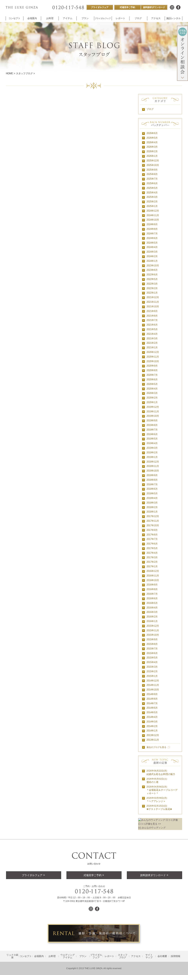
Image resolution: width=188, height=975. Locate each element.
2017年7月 (152, 539)
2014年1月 (152, 730)
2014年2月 (152, 726)
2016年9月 (152, 584)
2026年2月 (152, 151)
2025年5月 (152, 188)
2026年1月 (152, 156)
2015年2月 (152, 671)
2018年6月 (152, 489)
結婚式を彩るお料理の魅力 (161, 772)
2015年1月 (152, 676)
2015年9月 (152, 639)
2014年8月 (152, 698)
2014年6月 (152, 707)
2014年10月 (153, 689)
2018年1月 (152, 511)
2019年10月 (153, 416)
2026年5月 (152, 137)
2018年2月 (152, 507)
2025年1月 (152, 206)
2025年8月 (152, 174)
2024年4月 (152, 247)
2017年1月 (152, 566)
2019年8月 (152, 425)
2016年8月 (152, 589)
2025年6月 (152, 183)
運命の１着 (157, 780)
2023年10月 (153, 265)
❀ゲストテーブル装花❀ (159, 807)
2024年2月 (152, 256)
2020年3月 (152, 393)
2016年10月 (153, 580)
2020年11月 (153, 356)
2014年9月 (152, 694)
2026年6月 (152, 133)
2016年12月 (153, 571)
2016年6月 (152, 598)
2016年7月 (152, 593)
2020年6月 (152, 379)
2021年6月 (152, 324)
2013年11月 (153, 739)
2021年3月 (152, 338)
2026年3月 (152, 146)
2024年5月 (152, 242)
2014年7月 (152, 703)
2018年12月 (153, 461)
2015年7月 (152, 648)
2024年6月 (152, 238)
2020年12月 (153, 352)
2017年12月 (153, 516)
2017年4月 (152, 552)
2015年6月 (152, 653)
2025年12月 (153, 160)
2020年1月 (152, 402)
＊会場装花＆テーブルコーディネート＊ (162, 790)
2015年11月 (153, 630)
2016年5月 (152, 603)
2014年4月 (152, 717)
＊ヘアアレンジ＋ (157, 800)
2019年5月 (152, 438)
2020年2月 (152, 397)
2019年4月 (152, 443)
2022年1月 (152, 292)
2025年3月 (152, 197)
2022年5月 (152, 279)
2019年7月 (152, 429)
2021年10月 (153, 306)
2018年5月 (152, 493)
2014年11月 (153, 685)
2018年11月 (153, 466)
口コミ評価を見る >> (149, 823)
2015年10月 (153, 634)
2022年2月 (152, 288)
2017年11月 (153, 520)
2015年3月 (152, 666)
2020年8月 (152, 370)
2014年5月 (152, 712)
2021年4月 (152, 334)
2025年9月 (152, 169)
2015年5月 (152, 657)
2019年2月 (152, 452)
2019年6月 (152, 434)
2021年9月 (152, 311)
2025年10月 (153, 165)
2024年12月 (153, 210)
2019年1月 (152, 457)
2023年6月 (152, 270)
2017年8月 (152, 534)
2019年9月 (152, 420)
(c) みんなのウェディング (152, 827)
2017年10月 (153, 525)
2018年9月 (152, 475)
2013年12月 (153, 735)
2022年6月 (152, 274)
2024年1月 (152, 261)
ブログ (150, 109)
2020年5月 (152, 384)
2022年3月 (152, 283)
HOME (9, 73)
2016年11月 (153, 575)
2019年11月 (153, 411)
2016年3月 (152, 612)
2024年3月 (152, 251)
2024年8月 (152, 229)
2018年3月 (152, 502)
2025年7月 (152, 178)
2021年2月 (152, 343)
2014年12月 (153, 680)
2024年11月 (153, 215)
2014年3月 (152, 721)
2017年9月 (152, 530)
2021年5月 (152, 329)
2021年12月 (153, 297)
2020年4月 (152, 388)
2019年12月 (153, 407)
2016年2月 (152, 616)
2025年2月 (152, 201)
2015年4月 (152, 662)
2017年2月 (152, 561)
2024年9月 (152, 224)
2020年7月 (152, 375)
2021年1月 (152, 347)
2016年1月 (152, 621)
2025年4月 (152, 192)
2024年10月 (153, 219)
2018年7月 (152, 484)
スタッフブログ (24, 73)
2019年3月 (152, 448)
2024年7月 (152, 233)
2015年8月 (152, 644)
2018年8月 (152, 479)
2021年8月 (152, 315)
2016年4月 (152, 607)
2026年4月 (152, 142)
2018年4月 (152, 498)
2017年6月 (152, 543)
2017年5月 (152, 548)
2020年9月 (152, 365)
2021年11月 (153, 302)
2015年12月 (153, 625)
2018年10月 (153, 470)
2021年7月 (152, 320)
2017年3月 (152, 557)
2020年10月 (153, 361)
